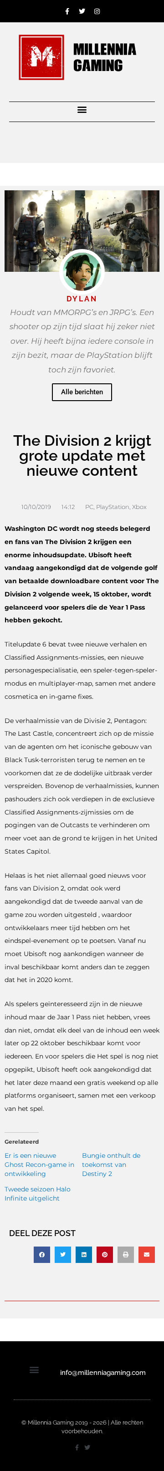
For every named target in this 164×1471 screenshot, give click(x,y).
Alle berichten (82, 392)
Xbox (139, 506)
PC (89, 506)
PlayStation (112, 506)
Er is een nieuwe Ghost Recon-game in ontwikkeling (39, 1164)
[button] (82, 109)
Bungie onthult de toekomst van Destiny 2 (111, 1164)
